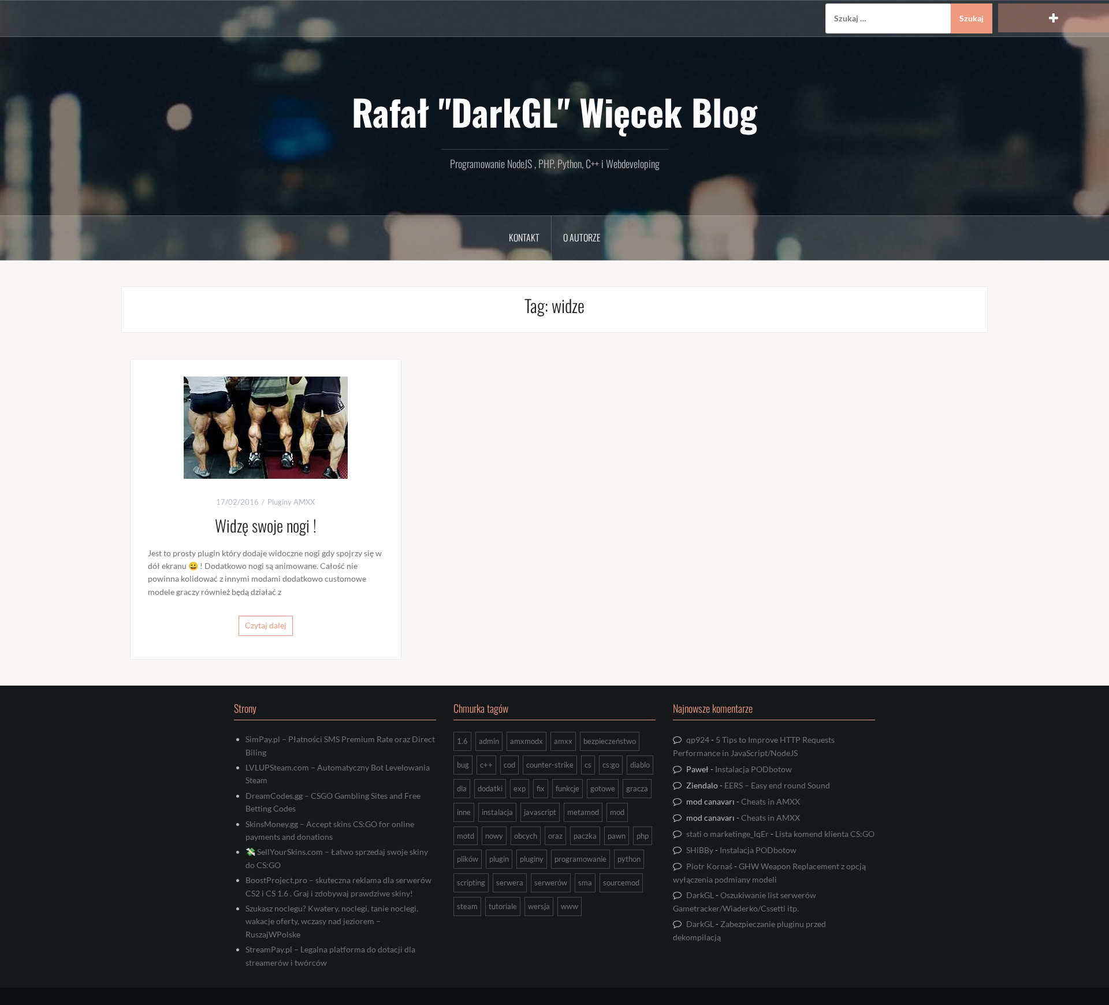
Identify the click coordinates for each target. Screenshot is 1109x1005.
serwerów (550, 882)
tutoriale (503, 906)
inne (464, 812)
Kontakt (524, 237)
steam (467, 906)
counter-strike (550, 764)
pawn (617, 835)
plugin (499, 858)
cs (588, 764)
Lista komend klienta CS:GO (824, 834)
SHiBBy (699, 850)
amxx (563, 741)
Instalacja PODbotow (753, 769)
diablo (640, 764)
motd (465, 835)
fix (541, 788)
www (569, 906)
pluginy (532, 858)
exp (519, 788)
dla (462, 788)
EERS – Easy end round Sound (777, 785)
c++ (486, 764)
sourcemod (621, 882)
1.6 (462, 741)
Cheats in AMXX (770, 801)
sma (585, 882)
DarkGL (700, 895)
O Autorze (581, 237)
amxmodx (526, 741)
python (629, 858)
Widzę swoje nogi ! (266, 525)
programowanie (580, 858)
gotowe (602, 788)
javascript (540, 812)
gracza (637, 788)
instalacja (497, 812)
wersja (539, 906)
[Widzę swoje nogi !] (266, 426)
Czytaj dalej (265, 625)
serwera (509, 882)
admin (489, 741)
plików (467, 858)
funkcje (567, 788)
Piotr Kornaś (709, 866)
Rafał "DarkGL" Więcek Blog (554, 111)
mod (617, 812)
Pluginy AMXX (291, 502)
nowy (494, 835)
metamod (583, 812)
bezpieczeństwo (609, 741)
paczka (585, 835)
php (643, 835)
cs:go (610, 764)
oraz (555, 835)
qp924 (697, 740)
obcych (525, 835)
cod (509, 764)
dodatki (490, 788)
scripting (471, 882)
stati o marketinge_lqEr (727, 834)
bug (463, 764)
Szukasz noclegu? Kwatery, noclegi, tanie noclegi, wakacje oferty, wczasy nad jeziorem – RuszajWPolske (331, 921)
